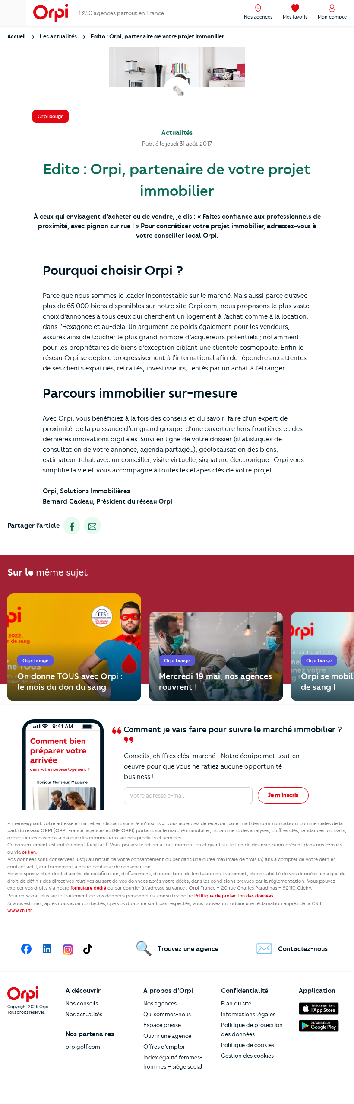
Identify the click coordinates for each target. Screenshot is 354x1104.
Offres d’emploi (163, 1046)
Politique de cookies (247, 1044)
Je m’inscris (283, 794)
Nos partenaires (90, 1034)
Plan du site (236, 1003)
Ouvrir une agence (167, 1035)
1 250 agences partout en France (121, 13)
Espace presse (162, 1024)
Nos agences (160, 1003)
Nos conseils (82, 1003)
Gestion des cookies (247, 1055)
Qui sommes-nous (167, 1014)
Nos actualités (84, 1014)
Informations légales (248, 1014)
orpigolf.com (83, 1046)
